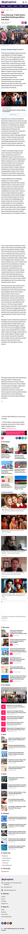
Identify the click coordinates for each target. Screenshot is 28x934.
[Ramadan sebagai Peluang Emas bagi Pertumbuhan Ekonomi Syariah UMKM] (21, 449)
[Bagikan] (25, 22)
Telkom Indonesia (6, 858)
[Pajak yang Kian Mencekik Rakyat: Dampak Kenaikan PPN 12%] (7, 479)
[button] (23, 2)
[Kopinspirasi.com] (9, 2)
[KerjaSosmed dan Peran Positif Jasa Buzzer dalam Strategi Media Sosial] (4, 819)
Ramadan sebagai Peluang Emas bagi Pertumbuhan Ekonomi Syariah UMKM (20, 457)
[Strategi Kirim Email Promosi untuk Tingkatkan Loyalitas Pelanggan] (4, 826)
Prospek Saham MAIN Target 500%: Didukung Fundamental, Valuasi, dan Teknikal (17, 785)
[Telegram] (22, 438)
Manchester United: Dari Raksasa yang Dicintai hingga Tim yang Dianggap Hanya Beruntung (21, 487)
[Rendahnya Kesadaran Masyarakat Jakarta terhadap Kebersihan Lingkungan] (21, 464)
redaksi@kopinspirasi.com (10, 890)
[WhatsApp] (25, 438)
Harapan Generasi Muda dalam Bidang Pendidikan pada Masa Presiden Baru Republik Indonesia (7, 472)
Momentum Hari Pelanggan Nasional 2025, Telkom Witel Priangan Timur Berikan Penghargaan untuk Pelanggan (16, 729)
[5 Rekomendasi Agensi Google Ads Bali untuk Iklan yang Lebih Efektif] (4, 840)
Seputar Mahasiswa (7, 865)
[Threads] (10, 923)
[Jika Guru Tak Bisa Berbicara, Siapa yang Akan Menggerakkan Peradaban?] (4, 793)
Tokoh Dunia (5, 862)
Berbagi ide (5, 855)
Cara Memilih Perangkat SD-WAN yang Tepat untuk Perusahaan (16, 847)
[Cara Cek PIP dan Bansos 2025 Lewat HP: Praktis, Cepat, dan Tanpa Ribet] (4, 801)
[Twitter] (19, 438)
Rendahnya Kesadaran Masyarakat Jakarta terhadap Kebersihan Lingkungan (20, 471)
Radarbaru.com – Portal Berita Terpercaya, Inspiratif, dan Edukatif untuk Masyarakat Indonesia (16, 706)
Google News (4, 903)
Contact (3, 898)
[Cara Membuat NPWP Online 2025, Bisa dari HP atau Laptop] (4, 808)
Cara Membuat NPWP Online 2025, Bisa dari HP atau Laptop (17, 807)
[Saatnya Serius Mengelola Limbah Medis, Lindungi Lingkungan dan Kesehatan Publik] (7, 448)
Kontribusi (3, 901)
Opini (3, 12)
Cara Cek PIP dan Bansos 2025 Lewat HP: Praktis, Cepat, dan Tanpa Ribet (17, 800)
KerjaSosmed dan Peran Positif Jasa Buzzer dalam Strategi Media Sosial (17, 818)
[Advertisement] (14, 230)
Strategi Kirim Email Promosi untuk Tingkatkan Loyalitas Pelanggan (17, 825)
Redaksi (2, 22)
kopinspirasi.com (11, 428)
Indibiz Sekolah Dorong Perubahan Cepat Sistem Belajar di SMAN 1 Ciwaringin (15, 717)
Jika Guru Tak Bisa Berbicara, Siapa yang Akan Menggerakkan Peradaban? (17, 793)
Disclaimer (3, 912)
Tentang (3, 896)
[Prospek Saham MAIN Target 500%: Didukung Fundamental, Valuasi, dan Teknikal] (4, 786)
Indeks (2, 909)
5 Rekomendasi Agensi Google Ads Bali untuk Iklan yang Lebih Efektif (17, 839)
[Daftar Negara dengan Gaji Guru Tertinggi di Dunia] (4, 779)
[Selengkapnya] (14, 879)
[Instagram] (8, 923)
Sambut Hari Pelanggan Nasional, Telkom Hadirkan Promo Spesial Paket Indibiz (16, 711)
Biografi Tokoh (5, 860)
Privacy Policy (4, 914)
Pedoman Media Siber (6, 916)
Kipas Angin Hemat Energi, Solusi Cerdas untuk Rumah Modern (15, 723)
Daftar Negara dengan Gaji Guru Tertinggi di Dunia (16, 778)
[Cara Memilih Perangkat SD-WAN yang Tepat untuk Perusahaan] (4, 847)
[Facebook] (17, 438)
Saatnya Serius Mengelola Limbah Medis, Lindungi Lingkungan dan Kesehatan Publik (6, 456)
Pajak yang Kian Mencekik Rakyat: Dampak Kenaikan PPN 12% (7, 485)
